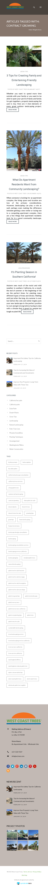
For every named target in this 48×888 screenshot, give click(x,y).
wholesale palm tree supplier (17, 685)
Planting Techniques (16, 437)
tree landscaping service (16, 634)
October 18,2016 (35, 281)
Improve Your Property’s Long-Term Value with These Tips (26, 383)
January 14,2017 (35, 89)
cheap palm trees (13, 487)
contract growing (13, 500)
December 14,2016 (35, 193)
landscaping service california (17, 551)
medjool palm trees (29, 558)
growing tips (30, 513)
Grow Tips (24, 71)
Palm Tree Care (14, 429)
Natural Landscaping (16, 425)
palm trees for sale (14, 621)
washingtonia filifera (14, 659)
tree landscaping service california (18, 640)
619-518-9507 (17, 752)
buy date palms (12, 468)
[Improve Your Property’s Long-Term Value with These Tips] (9, 384)
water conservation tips (15, 672)
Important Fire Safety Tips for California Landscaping (27, 359)
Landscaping (13, 421)
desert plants (12, 507)
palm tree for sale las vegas (16, 577)
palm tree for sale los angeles (17, 583)
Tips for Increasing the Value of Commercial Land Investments (24, 371)
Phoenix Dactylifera (16, 433)
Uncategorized (24, 268)
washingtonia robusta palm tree (17, 666)
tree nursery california (15, 647)
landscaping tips (13, 558)
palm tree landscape (31, 596)
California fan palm (15, 400)
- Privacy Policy (36, 872)
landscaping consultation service (18, 545)
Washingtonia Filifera (16, 445)
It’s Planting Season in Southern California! (24, 274)
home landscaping (24, 519)
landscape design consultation (17, 532)
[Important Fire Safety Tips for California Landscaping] (9, 360)
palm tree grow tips (14, 596)
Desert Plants (14, 413)
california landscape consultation (18, 475)
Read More (13, 109)
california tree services (15, 481)
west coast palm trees (14, 679)
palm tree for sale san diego (16, 589)
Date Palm (13, 408)
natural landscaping (14, 564)
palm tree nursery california (16, 608)
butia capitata (27, 462)
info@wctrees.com (18, 756)
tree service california (15, 653)
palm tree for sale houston (16, 570)
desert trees (26, 507)
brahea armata (12, 462)
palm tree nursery (13, 602)
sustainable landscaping (15, 628)
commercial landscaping (15, 494)
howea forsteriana (13, 526)
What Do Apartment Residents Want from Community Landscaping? (24, 184)
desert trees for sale (14, 513)
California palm (14, 404)
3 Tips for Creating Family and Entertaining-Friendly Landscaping (24, 80)
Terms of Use (27, 872)
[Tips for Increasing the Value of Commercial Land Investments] (9, 372)
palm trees (30, 615)
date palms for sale (29, 500)
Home (30, 29)
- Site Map (24, 875)
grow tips (11, 519)
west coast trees (32, 679)
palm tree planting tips (15, 615)
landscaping (12, 538)
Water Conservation (16, 449)
